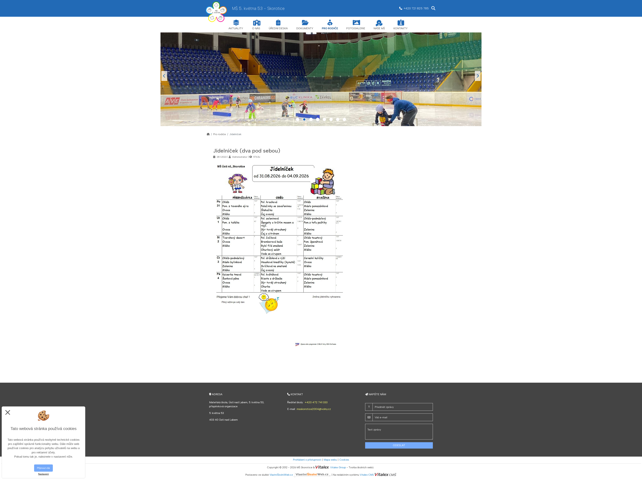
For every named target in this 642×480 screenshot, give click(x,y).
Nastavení (43, 474)
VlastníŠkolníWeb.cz (281, 474)
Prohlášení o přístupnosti (307, 459)
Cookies (344, 459)
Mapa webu (330, 459)
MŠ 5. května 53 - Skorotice (258, 8)
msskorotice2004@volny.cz (314, 409)
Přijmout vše (43, 468)
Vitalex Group (338, 467)
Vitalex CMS (367, 474)
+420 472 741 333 (316, 402)
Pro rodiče (219, 134)
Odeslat (399, 445)
